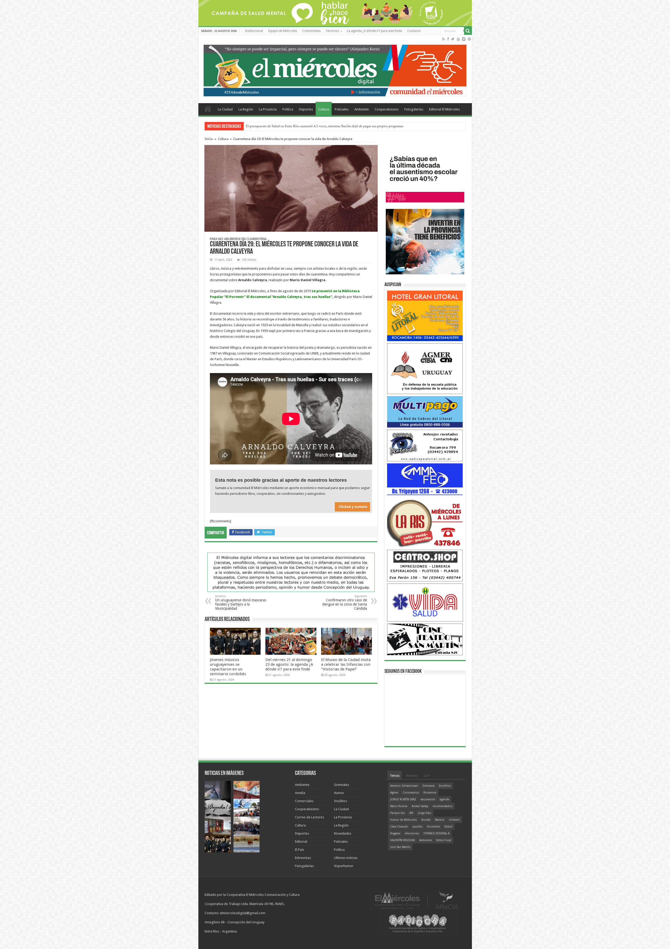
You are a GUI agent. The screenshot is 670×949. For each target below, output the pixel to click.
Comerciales (304, 801)
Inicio (209, 139)
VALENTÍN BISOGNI (402, 840)
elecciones (412, 833)
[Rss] (443, 39)
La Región (245, 109)
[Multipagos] (425, 411)
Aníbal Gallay (420, 806)
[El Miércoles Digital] (335, 69)
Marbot (439, 820)
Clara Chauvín (399, 826)
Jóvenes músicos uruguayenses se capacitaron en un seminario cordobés (228, 666)
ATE (411, 813)
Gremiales (341, 785)
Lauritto (417, 826)
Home (208, 108)
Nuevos (411, 776)
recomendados (443, 806)
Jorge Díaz (424, 813)
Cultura (323, 109)
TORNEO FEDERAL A (436, 833)
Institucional (254, 31)
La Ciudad (225, 109)
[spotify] (469, 39)
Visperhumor (343, 866)
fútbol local (443, 840)
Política (287, 109)
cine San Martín (400, 847)
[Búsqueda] (468, 31)
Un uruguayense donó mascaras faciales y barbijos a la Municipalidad (240, 603)
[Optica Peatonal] (425, 445)
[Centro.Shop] (425, 565)
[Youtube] (458, 39)
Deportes (306, 109)
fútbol (448, 826)
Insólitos (340, 801)
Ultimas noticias (346, 858)
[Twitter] (453, 39)
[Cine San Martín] (425, 639)
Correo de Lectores (309, 817)
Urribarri (454, 820)
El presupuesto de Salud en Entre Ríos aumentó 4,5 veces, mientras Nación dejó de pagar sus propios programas (324, 126)
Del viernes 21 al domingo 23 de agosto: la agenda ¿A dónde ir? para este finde (289, 664)
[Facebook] (448, 39)
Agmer (394, 792)
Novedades (342, 833)
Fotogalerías (413, 109)
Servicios (332, 31)
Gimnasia (428, 785)
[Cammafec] (425, 479)
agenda (444, 799)
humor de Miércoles (403, 820)
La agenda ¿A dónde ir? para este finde (374, 31)
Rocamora (429, 792)
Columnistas (311, 31)
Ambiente (361, 109)
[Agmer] (425, 368)
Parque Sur (397, 813)
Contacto (414, 31)
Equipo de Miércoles (282, 31)
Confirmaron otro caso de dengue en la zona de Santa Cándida (344, 603)
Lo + (427, 776)
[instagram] (463, 39)
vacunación (428, 799)
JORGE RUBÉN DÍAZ (403, 799)
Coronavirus (411, 792)
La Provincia (268, 109)
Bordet (426, 820)
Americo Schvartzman (404, 785)
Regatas (395, 833)
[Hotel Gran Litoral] (425, 316)
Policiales (342, 109)
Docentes (433, 826)
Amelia (300, 793)
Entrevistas (303, 858)
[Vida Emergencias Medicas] (425, 602)
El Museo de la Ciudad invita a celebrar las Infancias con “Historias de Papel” (346, 664)
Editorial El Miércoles (444, 109)
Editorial (301, 841)
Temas (395, 776)
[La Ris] (425, 522)
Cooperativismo (387, 109)
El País (299, 850)
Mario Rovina (398, 806)
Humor (339, 793)
